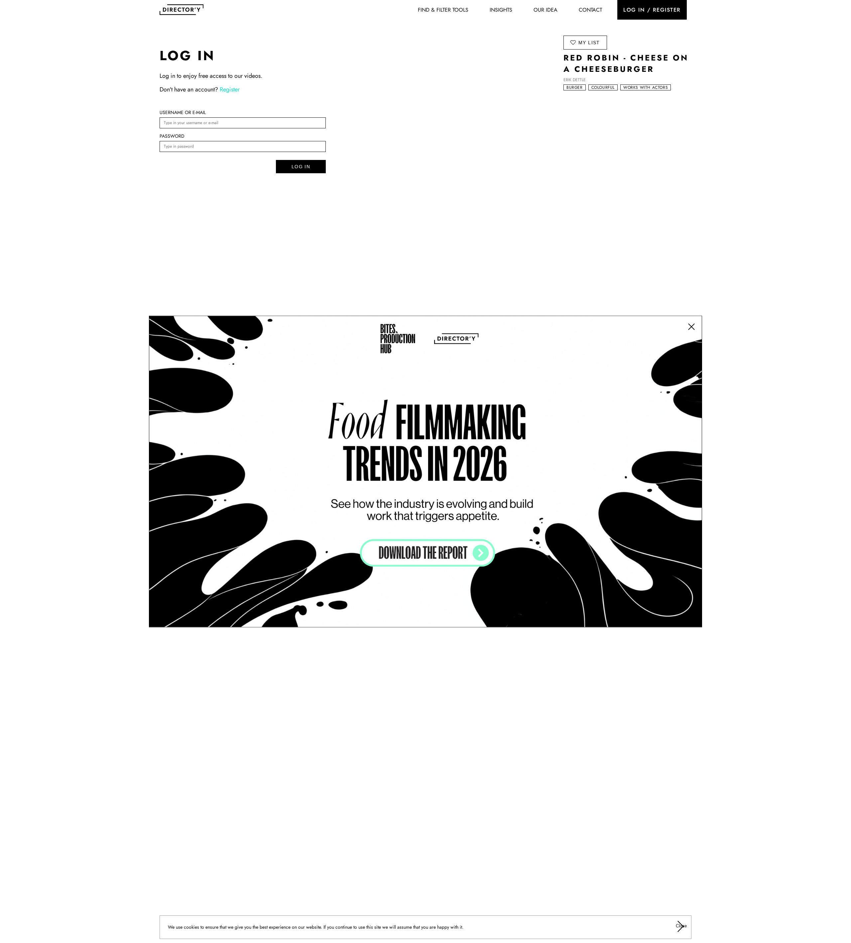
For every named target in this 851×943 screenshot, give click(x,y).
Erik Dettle (574, 80)
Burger (574, 87)
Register (230, 89)
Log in (301, 166)
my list (589, 42)
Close (681, 925)
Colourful (603, 87)
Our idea (545, 10)
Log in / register (652, 10)
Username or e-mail (183, 112)
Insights (501, 10)
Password (172, 136)
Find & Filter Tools (443, 10)
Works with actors (645, 87)
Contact (590, 10)
